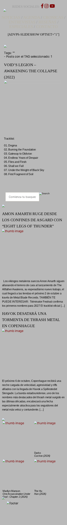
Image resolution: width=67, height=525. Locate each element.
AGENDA (31, 17)
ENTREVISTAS (22, 22)
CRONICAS (53, 17)
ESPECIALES (21, 26)
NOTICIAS (11, 17)
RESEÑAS (47, 22)
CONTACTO (47, 26)
